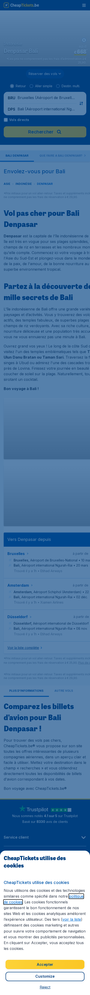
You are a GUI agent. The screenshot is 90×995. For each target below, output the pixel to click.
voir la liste (71, 919)
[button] (45, 987)
